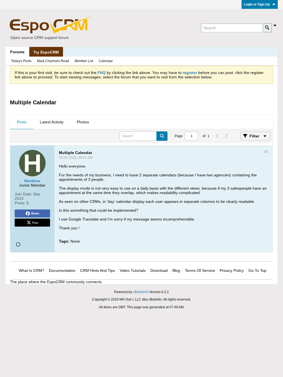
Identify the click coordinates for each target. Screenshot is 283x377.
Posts (22, 122)
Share (35, 213)
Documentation (62, 270)
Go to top (257, 270)
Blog (176, 270)
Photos (83, 122)
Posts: (20, 203)
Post (35, 222)
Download (159, 270)
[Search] (267, 27)
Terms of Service (200, 270)
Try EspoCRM (46, 52)
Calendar (106, 61)
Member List (84, 61)
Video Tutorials (133, 270)
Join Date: (23, 194)
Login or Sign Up (257, 4)
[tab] (21, 122)
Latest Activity (52, 122)
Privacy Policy (232, 270)
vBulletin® (140, 292)
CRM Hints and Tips (97, 270)
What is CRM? (31, 270)
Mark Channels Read (53, 61)
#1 (266, 152)
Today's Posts (21, 61)
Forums (17, 52)
